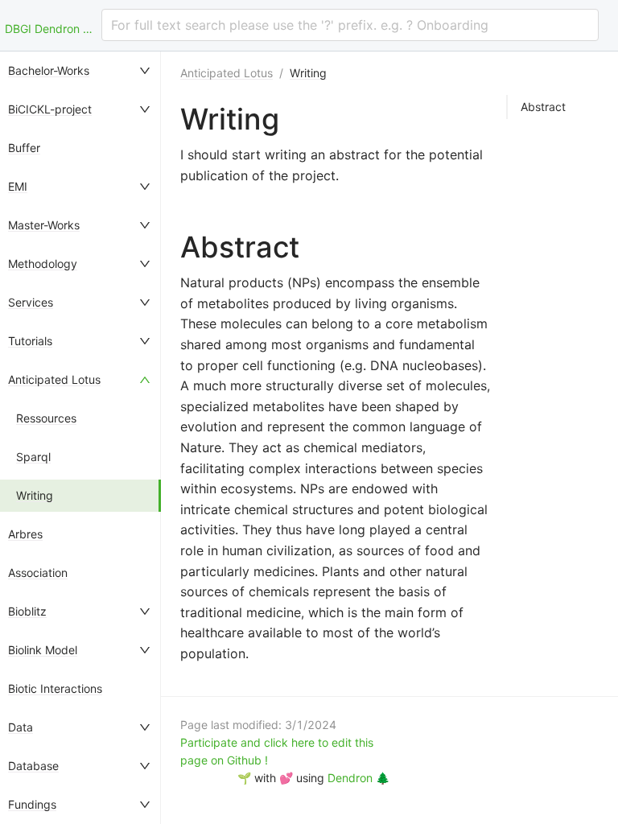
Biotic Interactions (55, 688)
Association (38, 572)
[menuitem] (80, 71)
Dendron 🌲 (358, 778)
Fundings (32, 804)
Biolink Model (42, 650)
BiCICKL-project (50, 109)
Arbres (25, 534)
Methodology (42, 263)
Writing (34, 495)
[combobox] (350, 25)
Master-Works (44, 225)
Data (20, 727)
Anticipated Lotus (54, 379)
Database (33, 765)
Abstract (543, 107)
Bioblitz (27, 611)
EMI (17, 186)
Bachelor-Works (48, 70)
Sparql (33, 457)
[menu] (80, 438)
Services (30, 302)
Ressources (46, 418)
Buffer (24, 147)
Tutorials (30, 341)
